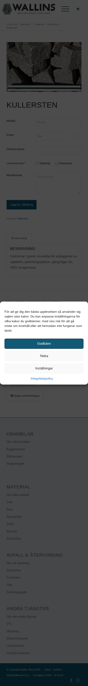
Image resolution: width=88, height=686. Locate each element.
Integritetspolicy (42, 378)
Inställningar (44, 368)
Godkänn (44, 343)
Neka (44, 356)
